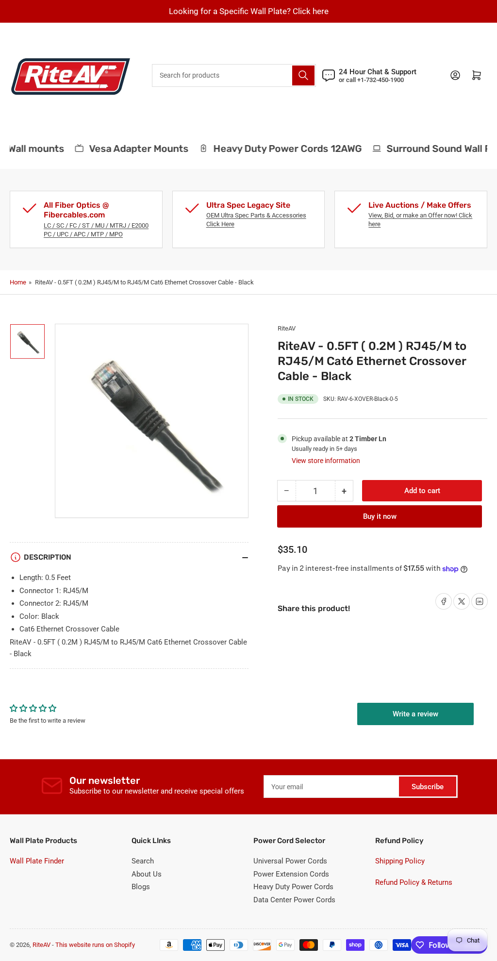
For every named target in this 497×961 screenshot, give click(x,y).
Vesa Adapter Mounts (132, 148)
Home (18, 282)
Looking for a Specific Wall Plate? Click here (249, 11)
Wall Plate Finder (37, 861)
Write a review (415, 714)
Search (143, 861)
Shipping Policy (400, 861)
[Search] (303, 75)
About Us (147, 874)
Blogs (141, 886)
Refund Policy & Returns (413, 882)
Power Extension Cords (291, 874)
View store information (326, 460)
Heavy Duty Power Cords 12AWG (281, 148)
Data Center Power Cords (294, 899)
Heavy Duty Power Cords (293, 886)
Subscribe (428, 786)
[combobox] (234, 75)
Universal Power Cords (290, 861)
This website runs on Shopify (95, 944)
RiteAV (287, 328)
